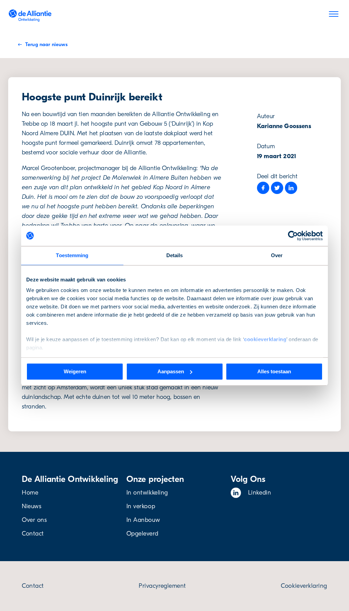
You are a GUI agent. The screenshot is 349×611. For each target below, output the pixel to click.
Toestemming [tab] (72, 255)
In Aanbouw (143, 520)
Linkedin (259, 492)
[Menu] (333, 15)
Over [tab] (277, 255)
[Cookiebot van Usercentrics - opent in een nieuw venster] (293, 236)
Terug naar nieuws (46, 44)
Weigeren (75, 371)
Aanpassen (170, 371)
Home (30, 492)
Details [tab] (174, 255)
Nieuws (31, 506)
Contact (33, 533)
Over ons (34, 520)
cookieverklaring (265, 339)
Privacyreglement (162, 585)
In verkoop (140, 506)
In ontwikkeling (147, 492)
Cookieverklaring (304, 585)
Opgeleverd (142, 533)
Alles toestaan (274, 371)
